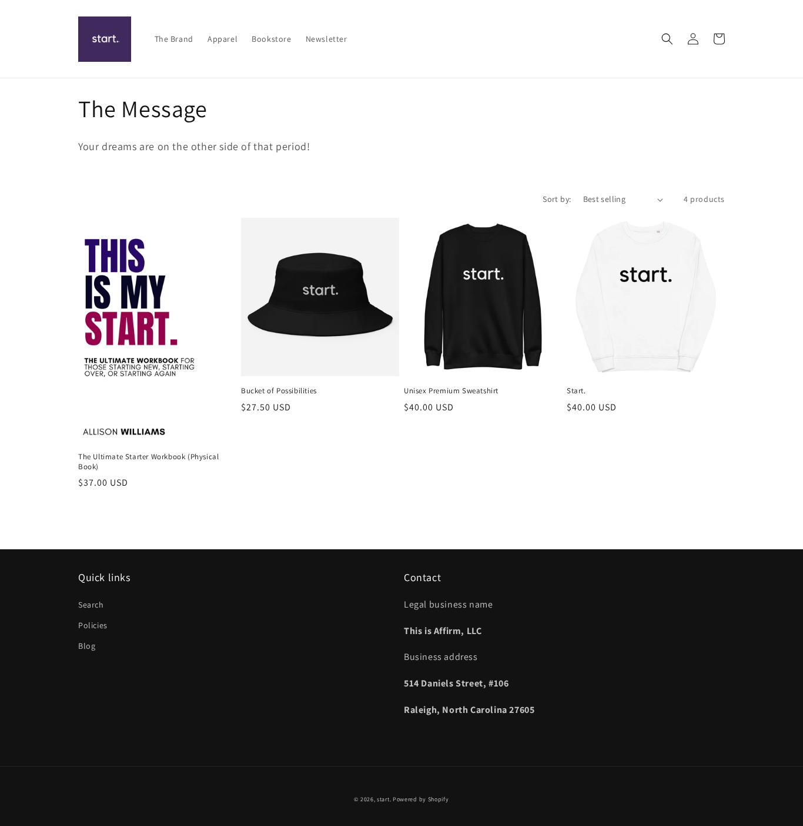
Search (91, 604)
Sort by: (557, 199)
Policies (93, 625)
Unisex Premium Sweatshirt (451, 391)
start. (384, 799)
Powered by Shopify (421, 799)
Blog (86, 646)
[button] (667, 39)
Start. (576, 391)
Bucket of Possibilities (279, 391)
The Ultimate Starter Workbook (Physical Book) (148, 462)
